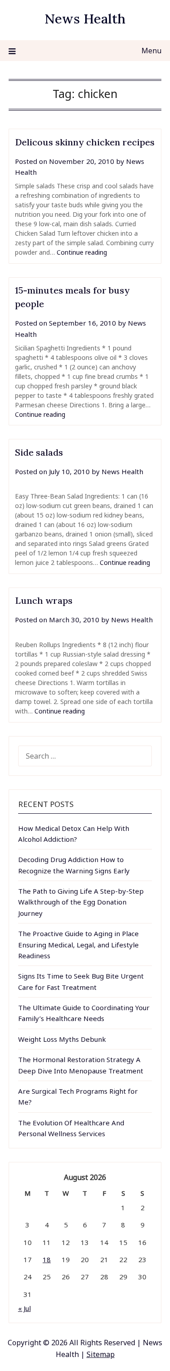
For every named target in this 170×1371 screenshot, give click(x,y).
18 (47, 1259)
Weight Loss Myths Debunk (62, 1039)
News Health (85, 18)
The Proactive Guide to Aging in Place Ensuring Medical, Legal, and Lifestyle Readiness (78, 944)
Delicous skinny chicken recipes (85, 142)
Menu (151, 51)
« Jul (24, 1308)
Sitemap (101, 1354)
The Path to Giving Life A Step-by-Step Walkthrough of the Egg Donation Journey (81, 902)
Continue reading (82, 252)
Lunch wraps (44, 600)
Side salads (39, 452)
